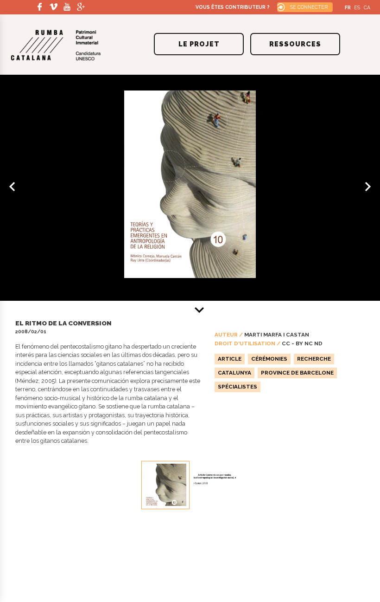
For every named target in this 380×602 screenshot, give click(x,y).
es (357, 7)
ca (367, 7)
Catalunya (234, 372)
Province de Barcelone (297, 372)
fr (348, 7)
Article (229, 359)
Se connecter (309, 7)
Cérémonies (269, 359)
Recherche (314, 359)
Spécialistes (237, 386)
